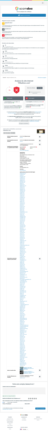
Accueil (4, 77)
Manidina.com (22, 306)
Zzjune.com (22, 335)
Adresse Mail (27, 403)
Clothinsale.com (23, 350)
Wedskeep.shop (23, 216)
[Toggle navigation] (42, 3)
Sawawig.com (22, 360)
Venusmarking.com (23, 281)
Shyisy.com (22, 320)
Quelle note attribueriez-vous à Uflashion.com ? (12, 398)
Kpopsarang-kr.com (23, 301)
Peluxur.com (22, 254)
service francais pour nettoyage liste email (9, 58)
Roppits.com (22, 265)
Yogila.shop (22, 333)
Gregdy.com (22, 288)
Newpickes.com (23, 248)
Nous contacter (10, 425)
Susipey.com (22, 241)
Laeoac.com (22, 349)
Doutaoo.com (22, 206)
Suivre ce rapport (42, 77)
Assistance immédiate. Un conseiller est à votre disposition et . (29, 372)
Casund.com (22, 276)
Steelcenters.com (23, 353)
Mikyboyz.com (22, 310)
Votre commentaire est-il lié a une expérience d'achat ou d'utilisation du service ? (18, 400)
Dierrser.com (22, 208)
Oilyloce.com (22, 193)
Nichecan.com (22, 250)
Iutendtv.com (22, 230)
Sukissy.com (22, 344)
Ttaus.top (21, 312)
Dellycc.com (22, 285)
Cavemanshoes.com (23, 277)
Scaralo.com (22, 207)
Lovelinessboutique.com (24, 304)
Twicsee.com (22, 194)
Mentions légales (10, 422)
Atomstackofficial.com (24, 271)
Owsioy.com (22, 263)
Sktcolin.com (22, 278)
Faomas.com (22, 224)
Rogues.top (22, 255)
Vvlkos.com (22, 343)
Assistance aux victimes (38, 418)
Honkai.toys (22, 358)
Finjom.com (22, 214)
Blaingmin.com (22, 181)
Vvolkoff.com (22, 177)
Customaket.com (23, 362)
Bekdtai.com (22, 257)
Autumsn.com (22, 346)
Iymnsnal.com (22, 220)
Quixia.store (22, 199)
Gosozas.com (22, 238)
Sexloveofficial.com (23, 318)
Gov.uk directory (23, 170)
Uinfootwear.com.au (23, 357)
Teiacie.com (22, 209)
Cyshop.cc (22, 175)
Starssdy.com (22, 258)
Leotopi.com (22, 303)
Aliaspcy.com (22, 186)
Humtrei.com (22, 213)
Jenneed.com (22, 191)
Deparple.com (22, 189)
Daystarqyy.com (23, 229)
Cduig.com (22, 239)
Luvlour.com (22, 200)
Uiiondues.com (22, 226)
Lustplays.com (22, 305)
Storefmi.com (22, 321)
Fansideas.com (22, 286)
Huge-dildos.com (23, 290)
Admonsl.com (22, 337)
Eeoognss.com (22, 176)
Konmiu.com (22, 198)
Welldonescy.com (23, 185)
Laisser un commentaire (40, 408)
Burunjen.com (22, 182)
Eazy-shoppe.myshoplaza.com (25, 279)
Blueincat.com (22, 273)
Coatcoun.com (22, 287)
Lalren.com (22, 302)
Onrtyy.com (22, 311)
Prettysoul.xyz (22, 174)
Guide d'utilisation (10, 421)
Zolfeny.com (22, 242)
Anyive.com (22, 342)
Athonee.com (22, 270)
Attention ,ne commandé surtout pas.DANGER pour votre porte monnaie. (15, 63)
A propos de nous (10, 418)
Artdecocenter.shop (23, 269)
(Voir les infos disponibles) (24, 150)
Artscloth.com (22, 336)
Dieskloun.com (22, 190)
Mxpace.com (22, 351)
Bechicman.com (23, 272)
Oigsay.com (22, 262)
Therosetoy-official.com (24, 325)
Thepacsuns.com (23, 240)
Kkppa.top (22, 298)
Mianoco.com (22, 253)
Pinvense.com (22, 264)
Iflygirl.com (22, 293)
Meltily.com (22, 359)
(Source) (21, 137)
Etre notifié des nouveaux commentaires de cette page (13, 409)
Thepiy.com (22, 324)
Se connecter (24, 420)
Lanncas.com (22, 232)
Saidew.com (22, 317)
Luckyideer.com (23, 354)
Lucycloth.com (22, 256)
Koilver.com (22, 222)
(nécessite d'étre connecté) (7, 409)
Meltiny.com (22, 309)
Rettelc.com (22, 231)
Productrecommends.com (24, 245)
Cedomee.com (22, 218)
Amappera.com (22, 268)
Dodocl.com (22, 352)
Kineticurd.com (22, 297)
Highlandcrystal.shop (24, 328)
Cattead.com (22, 215)
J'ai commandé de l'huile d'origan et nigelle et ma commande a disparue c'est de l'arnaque (18, 68)
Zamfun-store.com (23, 334)
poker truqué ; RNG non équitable (8, 72)
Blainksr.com (22, 247)
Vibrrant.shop (22, 282)
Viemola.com (22, 329)
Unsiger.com (22, 192)
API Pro (38, 420)
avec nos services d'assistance (29, 368)
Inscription (24, 418)
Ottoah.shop (22, 313)
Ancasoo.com (22, 341)
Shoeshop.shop (23, 225)
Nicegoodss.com (23, 173)
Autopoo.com (22, 345)
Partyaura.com (22, 314)
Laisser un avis (22, 377)
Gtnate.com (22, 289)
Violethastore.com (23, 330)
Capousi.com (22, 221)
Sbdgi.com (22, 183)
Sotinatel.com (22, 178)
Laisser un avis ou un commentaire (9, 386)
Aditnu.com (22, 223)
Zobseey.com (22, 237)
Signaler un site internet (25, 15)
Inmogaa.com (22, 197)
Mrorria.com (22, 210)
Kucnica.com (22, 234)
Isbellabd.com (22, 296)
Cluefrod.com (22, 246)
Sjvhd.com (22, 228)
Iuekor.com (22, 233)
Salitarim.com (22, 266)
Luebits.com (22, 261)
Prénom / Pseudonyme (7, 403)
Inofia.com (22, 294)
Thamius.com (22, 202)
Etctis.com (22, 205)
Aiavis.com (22, 338)
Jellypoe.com (22, 180)
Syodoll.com (22, 322)
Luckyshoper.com (23, 280)
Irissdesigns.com (23, 295)
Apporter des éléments (24, 123)
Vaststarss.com (23, 327)
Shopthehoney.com (23, 319)
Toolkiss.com (22, 361)
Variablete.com (22, 217)
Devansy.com (22, 249)
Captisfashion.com (23, 274)
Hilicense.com (22, 365)
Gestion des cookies (10, 420)
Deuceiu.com (22, 184)
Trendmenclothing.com (24, 326)
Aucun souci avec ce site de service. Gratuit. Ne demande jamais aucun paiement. (16, 53)
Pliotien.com (22, 201)
